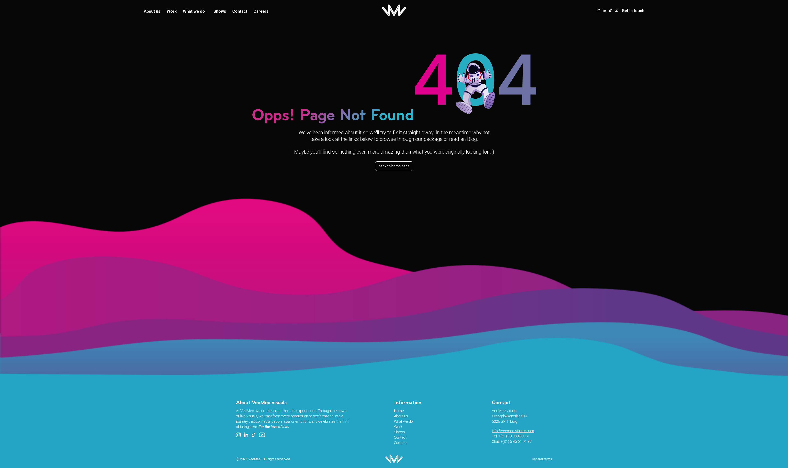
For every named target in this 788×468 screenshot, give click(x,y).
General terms (542, 459)
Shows (219, 11)
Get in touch (633, 10)
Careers (261, 11)
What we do (194, 11)
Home (399, 411)
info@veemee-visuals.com (513, 431)
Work (172, 11)
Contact (239, 11)
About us (152, 11)
